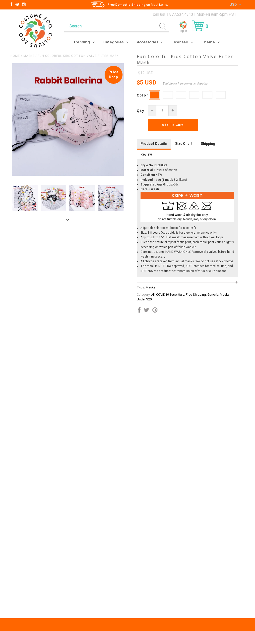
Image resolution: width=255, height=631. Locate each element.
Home (15, 56)
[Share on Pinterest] (155, 311)
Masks (28, 56)
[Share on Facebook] (139, 311)
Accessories (147, 42)
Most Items (159, 4)
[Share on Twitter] (146, 311)
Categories (113, 42)
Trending (81, 42)
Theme (208, 42)
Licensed (180, 42)
